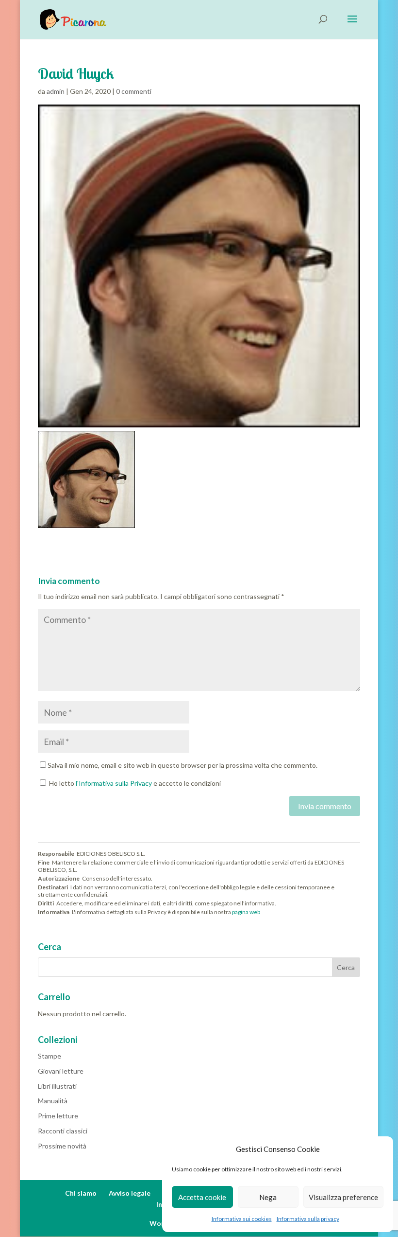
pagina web (246, 912)
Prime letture (58, 1116)
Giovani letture (60, 1071)
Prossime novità (62, 1146)
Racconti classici (62, 1131)
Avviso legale (129, 1193)
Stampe (49, 1056)
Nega (268, 1197)
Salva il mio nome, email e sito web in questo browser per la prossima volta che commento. (182, 765)
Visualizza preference (343, 1197)
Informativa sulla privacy (308, 1218)
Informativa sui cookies (242, 1218)
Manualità (52, 1100)
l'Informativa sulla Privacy (114, 783)
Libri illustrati (57, 1086)
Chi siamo (81, 1193)
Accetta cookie (202, 1197)
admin (56, 91)
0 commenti (133, 91)
